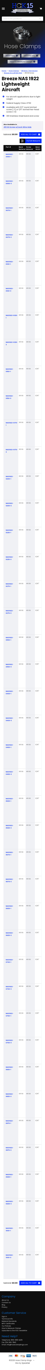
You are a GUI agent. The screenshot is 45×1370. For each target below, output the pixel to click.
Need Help (10, 55)
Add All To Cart (29, 134)
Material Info (29, 55)
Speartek (26, 1363)
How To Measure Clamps (21, 61)
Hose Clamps (14, 71)
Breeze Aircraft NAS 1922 (13, 73)
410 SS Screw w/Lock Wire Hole (17, 127)
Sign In (4, 1316)
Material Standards (9, 1321)
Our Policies (6, 1326)
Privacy (4, 1307)
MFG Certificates (8, 1323)
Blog (3, 1305)
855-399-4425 (16, 1340)
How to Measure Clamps (11, 1328)
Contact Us (6, 1303)
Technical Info (7, 1319)
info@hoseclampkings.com (17, 1345)
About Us (5, 1300)
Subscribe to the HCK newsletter (14, 1330)
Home (4, 71)
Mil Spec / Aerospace (29, 71)
